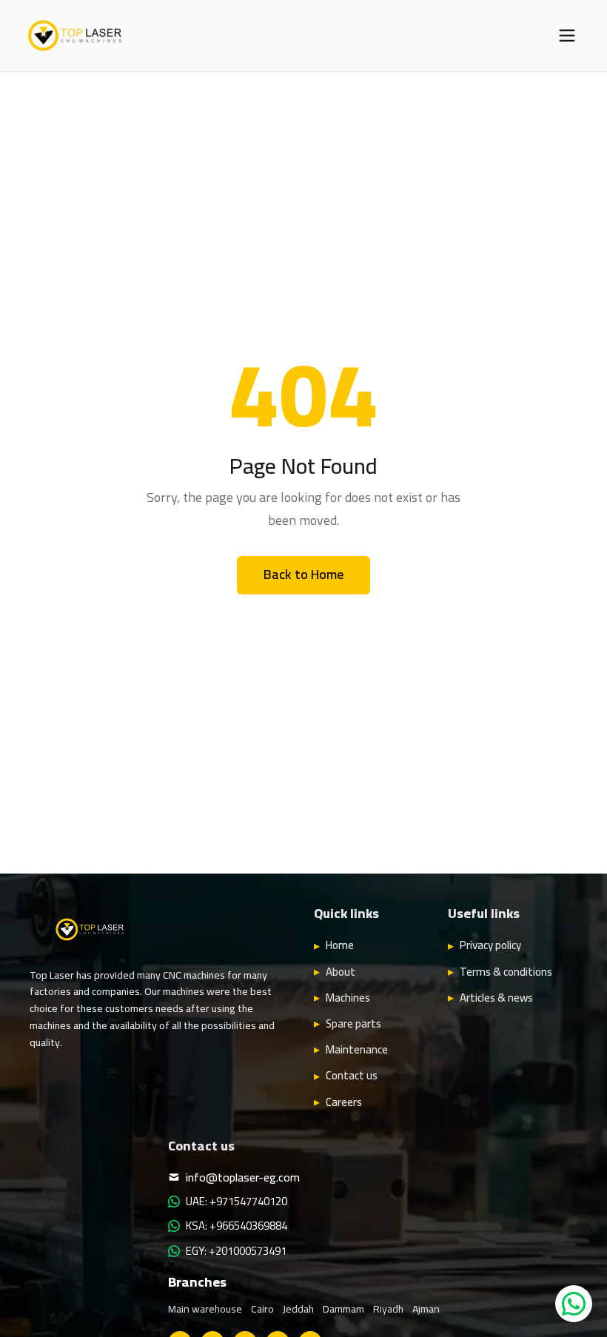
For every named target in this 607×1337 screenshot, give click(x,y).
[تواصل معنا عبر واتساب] (573, 1303)
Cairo (262, 1308)
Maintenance (357, 1049)
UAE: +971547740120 (236, 1201)
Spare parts (353, 1023)
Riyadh (388, 1308)
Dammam (343, 1308)
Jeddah (298, 1308)
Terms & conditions (506, 972)
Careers (344, 1102)
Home (340, 945)
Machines (348, 998)
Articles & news (496, 998)
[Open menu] (567, 35)
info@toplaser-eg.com (243, 1177)
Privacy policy (490, 945)
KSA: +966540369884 (236, 1226)
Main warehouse (205, 1308)
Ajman (426, 1308)
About (340, 972)
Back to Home (303, 574)
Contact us (352, 1075)
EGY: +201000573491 (236, 1251)
